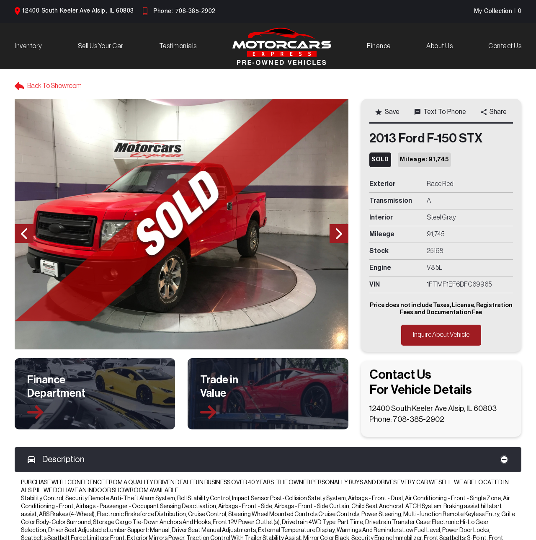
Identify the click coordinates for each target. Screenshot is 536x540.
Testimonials (178, 46)
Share (498, 112)
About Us (439, 46)
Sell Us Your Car (101, 46)
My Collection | (498, 11)
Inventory (28, 46)
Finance (379, 46)
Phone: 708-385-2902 (184, 11)
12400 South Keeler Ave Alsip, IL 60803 (78, 11)
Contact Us (504, 46)
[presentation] (24, 233)
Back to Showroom (54, 86)
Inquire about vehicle (441, 334)
